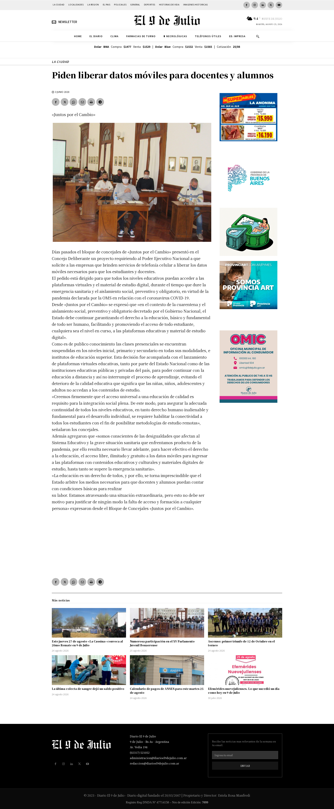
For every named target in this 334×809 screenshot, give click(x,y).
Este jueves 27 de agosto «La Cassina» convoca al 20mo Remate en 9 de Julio (87, 643)
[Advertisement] (131, 544)
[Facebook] (246, 5)
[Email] (82, 102)
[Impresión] (91, 102)
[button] (257, 36)
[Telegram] (100, 102)
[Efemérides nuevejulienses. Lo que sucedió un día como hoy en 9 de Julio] (245, 670)
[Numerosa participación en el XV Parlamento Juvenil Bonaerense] (167, 623)
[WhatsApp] (73, 102)
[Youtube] (279, 5)
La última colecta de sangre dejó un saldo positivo (88, 689)
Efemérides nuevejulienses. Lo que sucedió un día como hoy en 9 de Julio (243, 690)
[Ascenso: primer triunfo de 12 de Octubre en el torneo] (245, 623)
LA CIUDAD (60, 62)
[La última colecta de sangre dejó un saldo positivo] (89, 670)
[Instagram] (254, 5)
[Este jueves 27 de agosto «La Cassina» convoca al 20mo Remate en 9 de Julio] (89, 623)
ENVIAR (245, 765)
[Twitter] (271, 5)
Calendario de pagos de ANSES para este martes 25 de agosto (167, 690)
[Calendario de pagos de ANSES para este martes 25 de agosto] (167, 670)
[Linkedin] (263, 5)
